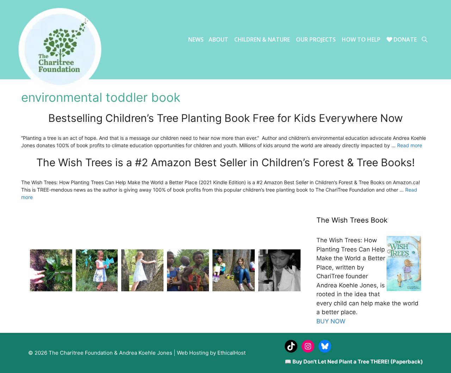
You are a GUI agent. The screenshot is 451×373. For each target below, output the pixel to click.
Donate (404, 39)
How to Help (361, 39)
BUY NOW (330, 321)
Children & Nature (262, 39)
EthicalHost (231, 352)
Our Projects (316, 39)
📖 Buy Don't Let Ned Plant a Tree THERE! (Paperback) (354, 361)
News (196, 39)
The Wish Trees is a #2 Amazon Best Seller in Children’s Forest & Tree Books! (225, 162)
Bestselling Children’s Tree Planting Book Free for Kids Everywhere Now (225, 118)
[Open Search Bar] (424, 39)
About (218, 39)
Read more (409, 145)
